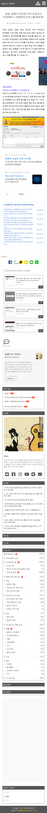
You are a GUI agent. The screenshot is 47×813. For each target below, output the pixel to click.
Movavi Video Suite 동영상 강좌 (25, 569)
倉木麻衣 (25, 667)
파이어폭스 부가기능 (25, 599)
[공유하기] (9, 194)
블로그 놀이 (25, 652)
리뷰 (24, 657)
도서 (25, 646)
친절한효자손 (22, 810)
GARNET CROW (25, 670)
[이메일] (40, 474)
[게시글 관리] (12, 194)
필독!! (9, 393)
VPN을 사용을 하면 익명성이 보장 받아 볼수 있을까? (23, 515)
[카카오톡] (21, 262)
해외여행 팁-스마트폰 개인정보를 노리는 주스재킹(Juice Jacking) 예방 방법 (23, 505)
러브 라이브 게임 (25, 591)
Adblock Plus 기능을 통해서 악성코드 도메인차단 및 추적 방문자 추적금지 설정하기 (18, 210)
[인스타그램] (20, 474)
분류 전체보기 (23, 554)
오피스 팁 (25, 566)
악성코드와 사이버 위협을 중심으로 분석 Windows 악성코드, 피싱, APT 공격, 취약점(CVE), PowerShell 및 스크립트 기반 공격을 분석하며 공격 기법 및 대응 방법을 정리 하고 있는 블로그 (19, 368)
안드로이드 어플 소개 (24, 625)
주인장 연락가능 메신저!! (15, 406)
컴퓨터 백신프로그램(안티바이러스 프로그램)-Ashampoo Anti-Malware (18, 234)
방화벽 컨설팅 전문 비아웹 (18, 158)
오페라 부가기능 (25, 609)
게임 (24, 581)
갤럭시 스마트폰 (25, 632)
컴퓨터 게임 (25, 584)
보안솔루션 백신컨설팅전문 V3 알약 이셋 (16, 180)
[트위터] (15, 262)
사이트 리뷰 (24, 678)
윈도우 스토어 (25, 606)
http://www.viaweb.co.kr (13, 155)
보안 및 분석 (17, 205)
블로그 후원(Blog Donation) (17, 401)
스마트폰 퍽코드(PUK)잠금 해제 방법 (19, 500)
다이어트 (25, 649)
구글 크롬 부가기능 (25, 602)
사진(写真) (25, 642)
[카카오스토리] (26, 262)
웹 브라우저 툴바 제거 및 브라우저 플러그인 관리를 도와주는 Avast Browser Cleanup (18, 219)
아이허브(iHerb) (25, 635)
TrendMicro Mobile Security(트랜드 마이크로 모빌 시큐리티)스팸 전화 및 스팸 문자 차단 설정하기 (18, 224)
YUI (25, 674)
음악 (24, 661)
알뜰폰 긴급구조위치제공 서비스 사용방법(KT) (22, 510)
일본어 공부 (25, 620)
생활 (24, 629)
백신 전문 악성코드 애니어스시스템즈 (15, 176)
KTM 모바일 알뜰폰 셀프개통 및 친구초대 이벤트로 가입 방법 (23, 489)
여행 (25, 639)
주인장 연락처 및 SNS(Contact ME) (19, 397)
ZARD (25, 664)
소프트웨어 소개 (24, 558)
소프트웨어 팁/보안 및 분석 (17, 23)
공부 (24, 613)
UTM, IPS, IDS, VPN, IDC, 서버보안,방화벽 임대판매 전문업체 (23, 163)
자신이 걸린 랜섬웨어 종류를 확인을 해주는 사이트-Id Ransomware (23, 527)
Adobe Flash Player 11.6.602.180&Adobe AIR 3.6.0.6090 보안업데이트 (18, 238)
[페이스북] (10, 262)
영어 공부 (25, 617)
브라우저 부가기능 (24, 595)
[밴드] (37, 262)
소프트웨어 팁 (8, 205)
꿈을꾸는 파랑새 (7, 3)
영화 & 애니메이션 (24, 577)
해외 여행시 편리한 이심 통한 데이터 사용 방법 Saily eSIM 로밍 (22, 521)
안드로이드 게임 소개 (25, 587)
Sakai (21, 808)
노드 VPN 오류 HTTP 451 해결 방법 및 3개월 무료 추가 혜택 (23, 495)
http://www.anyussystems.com (15, 172)
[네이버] (31, 262)
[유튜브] (27, 474)
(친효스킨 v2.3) (31, 810)
